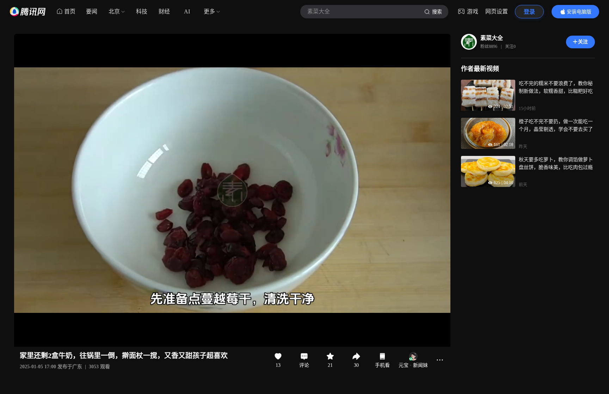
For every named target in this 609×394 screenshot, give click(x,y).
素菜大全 (491, 38)
